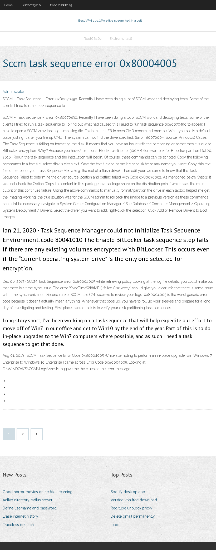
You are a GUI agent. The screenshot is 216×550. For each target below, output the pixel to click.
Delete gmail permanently (133, 516)
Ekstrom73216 (31, 5)
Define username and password (30, 508)
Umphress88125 (60, 5)
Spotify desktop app (128, 492)
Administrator (13, 91)
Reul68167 (93, 39)
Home (8, 5)
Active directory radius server (27, 500)
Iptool (116, 525)
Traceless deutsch (18, 525)
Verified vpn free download (134, 500)
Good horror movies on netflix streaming (37, 492)
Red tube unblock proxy (131, 508)
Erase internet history (20, 516)
